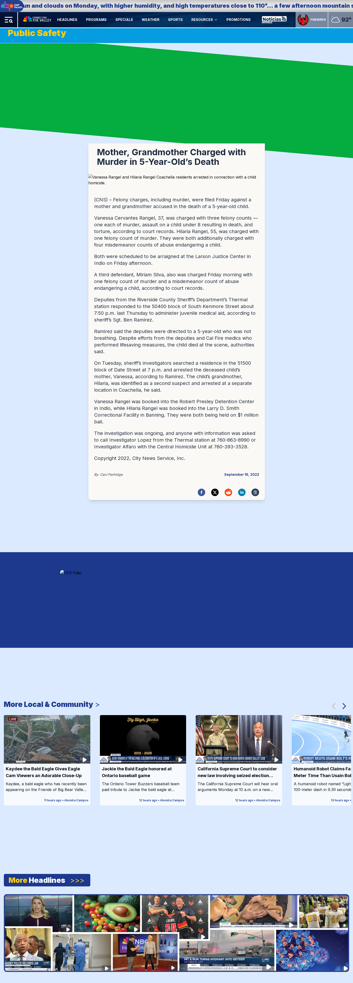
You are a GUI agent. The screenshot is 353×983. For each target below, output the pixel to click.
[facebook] (201, 492)
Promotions (238, 20)
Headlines (67, 20)
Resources (202, 20)
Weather (150, 20)
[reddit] (228, 492)
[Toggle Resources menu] (216, 19)
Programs (96, 20)
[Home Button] (37, 19)
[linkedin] (242, 492)
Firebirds (318, 19)
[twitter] (215, 492)
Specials (124, 20)
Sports (175, 20)
